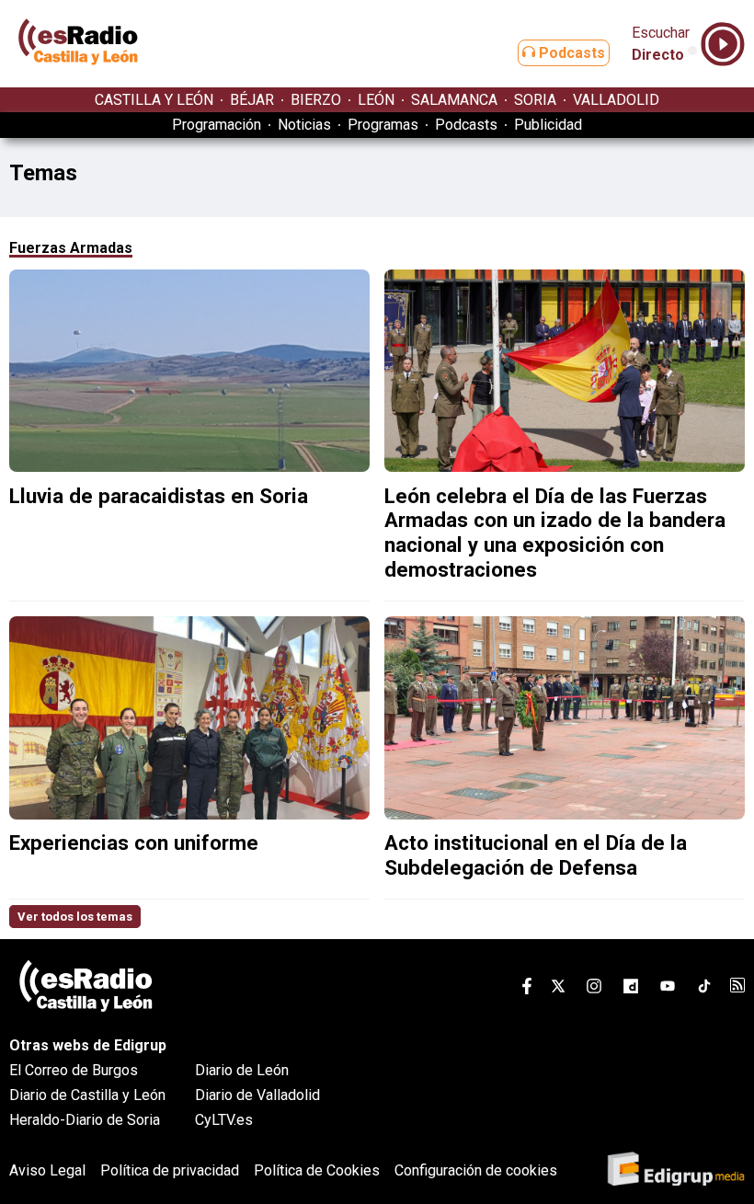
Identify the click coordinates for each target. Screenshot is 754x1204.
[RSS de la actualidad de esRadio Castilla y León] (737, 987)
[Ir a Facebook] (526, 989)
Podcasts (570, 53)
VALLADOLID (616, 100)
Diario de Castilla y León (87, 1095)
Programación (216, 124)
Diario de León (242, 1070)
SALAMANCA (454, 100)
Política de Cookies (317, 1170)
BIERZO (316, 100)
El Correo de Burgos (73, 1070)
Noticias (304, 124)
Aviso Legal (47, 1170)
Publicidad (548, 124)
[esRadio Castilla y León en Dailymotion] (631, 989)
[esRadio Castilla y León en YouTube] (668, 989)
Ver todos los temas (74, 916)
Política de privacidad (169, 1170)
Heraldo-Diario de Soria (84, 1120)
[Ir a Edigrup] (676, 1170)
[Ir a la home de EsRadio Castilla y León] (78, 78)
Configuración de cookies (475, 1170)
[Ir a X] (558, 989)
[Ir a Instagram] (594, 989)
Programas (383, 124)
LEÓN (376, 100)
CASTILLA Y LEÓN (154, 100)
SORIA (535, 100)
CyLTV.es (224, 1120)
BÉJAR (252, 100)
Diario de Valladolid (257, 1095)
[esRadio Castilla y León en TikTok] (704, 989)
